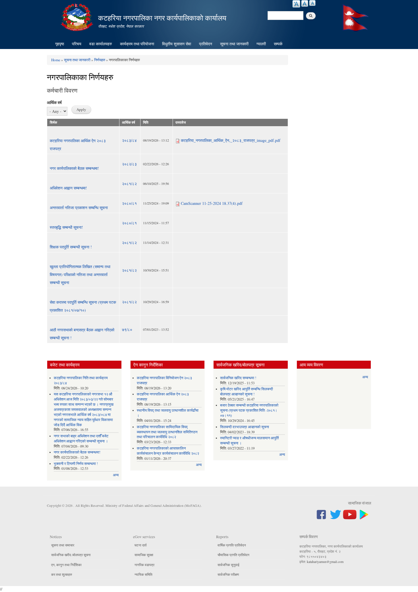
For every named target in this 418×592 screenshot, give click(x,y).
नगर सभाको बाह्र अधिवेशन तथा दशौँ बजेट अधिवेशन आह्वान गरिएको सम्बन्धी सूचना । (81, 439)
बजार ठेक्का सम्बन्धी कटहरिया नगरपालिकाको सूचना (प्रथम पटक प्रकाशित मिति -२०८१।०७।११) (249, 410)
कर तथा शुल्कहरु (61, 574)
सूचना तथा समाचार (62, 545)
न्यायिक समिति (143, 574)
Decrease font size (312, 3)
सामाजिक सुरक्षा (143, 554)
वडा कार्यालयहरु (100, 43)
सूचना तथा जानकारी (234, 43)
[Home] (77, 16)
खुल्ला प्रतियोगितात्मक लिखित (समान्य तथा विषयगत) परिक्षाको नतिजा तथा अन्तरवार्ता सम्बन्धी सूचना (80, 274)
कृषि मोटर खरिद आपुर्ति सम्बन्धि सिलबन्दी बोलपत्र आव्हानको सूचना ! (246, 392)
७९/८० (127, 329)
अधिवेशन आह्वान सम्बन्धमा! (68, 188)
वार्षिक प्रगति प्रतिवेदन (232, 545)
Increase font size (296, 4)
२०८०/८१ (129, 203)
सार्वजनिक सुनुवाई (228, 564)
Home (55, 59)
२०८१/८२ (129, 183)
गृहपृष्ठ (59, 43)
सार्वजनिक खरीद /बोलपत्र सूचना (71, 554)
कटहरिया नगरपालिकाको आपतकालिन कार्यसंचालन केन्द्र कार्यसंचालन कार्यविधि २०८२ (168, 451)
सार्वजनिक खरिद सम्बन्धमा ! (238, 377)
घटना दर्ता (140, 545)
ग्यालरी (261, 43)
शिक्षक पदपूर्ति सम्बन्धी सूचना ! (71, 247)
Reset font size (304, 3)
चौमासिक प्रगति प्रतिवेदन (233, 554)
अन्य (116, 475)
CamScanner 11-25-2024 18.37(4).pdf (212, 203)
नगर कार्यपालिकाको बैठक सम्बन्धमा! (74, 168)
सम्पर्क (278, 43)
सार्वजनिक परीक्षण (228, 574)
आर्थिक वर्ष (54, 102)
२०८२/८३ (129, 164)
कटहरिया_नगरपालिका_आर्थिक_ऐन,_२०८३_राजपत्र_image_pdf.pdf (230, 140)
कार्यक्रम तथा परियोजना (137, 43)
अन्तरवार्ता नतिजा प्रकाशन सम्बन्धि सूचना (79, 207)
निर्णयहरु (99, 59)
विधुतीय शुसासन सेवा (176, 43)
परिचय (76, 43)
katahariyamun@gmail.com (325, 561)
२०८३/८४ (129, 140)
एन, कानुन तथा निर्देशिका (66, 564)
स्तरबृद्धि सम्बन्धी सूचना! (66, 227)
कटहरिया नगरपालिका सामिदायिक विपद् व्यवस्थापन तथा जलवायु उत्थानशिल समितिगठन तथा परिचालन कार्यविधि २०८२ (167, 432)
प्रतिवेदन (205, 43)
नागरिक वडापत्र (144, 564)
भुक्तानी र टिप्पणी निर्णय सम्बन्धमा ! (76, 463)
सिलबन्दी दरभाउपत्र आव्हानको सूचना (244, 426)
